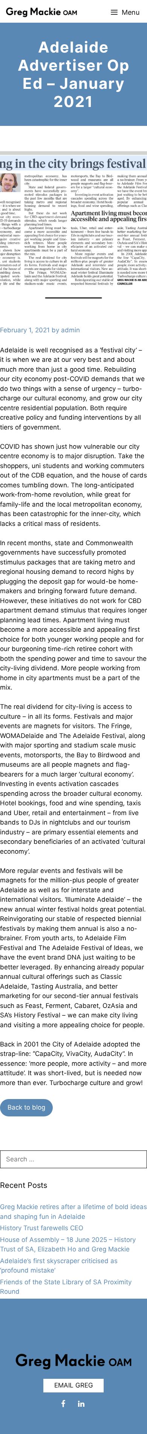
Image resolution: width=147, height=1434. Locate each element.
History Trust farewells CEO (41, 1228)
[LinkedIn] (81, 1404)
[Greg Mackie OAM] (40, 12)
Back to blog (26, 1107)
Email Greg (73, 1385)
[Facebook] (62, 1404)
